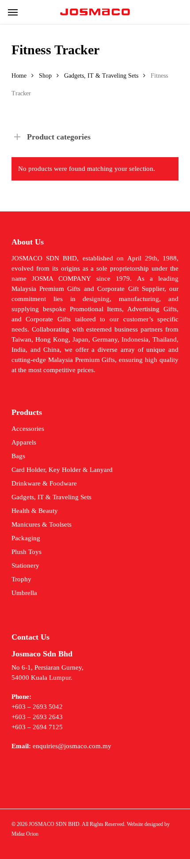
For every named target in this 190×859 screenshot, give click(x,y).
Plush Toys (26, 551)
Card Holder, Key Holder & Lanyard (62, 469)
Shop (45, 75)
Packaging (25, 538)
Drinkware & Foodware (44, 483)
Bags (18, 456)
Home (19, 75)
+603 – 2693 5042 (37, 706)
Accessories (27, 428)
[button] (13, 12)
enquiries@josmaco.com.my (72, 746)
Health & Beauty (34, 510)
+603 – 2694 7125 (37, 727)
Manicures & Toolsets (41, 524)
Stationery (25, 565)
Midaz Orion (24, 834)
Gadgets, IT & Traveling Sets (101, 75)
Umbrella (24, 592)
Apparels (23, 442)
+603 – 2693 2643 (37, 716)
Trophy (21, 579)
